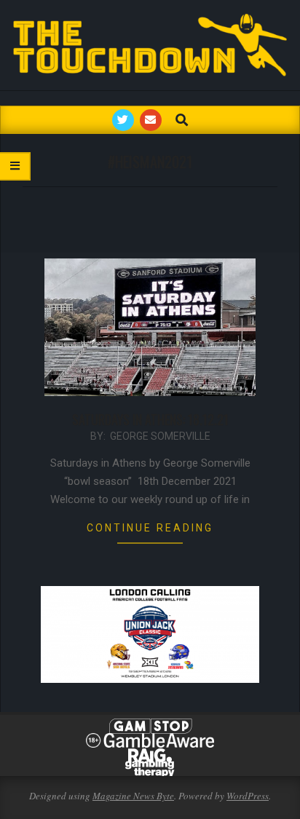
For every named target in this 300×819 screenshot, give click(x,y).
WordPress (247, 795)
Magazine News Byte (133, 795)
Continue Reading (150, 528)
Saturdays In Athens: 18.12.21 (150, 419)
